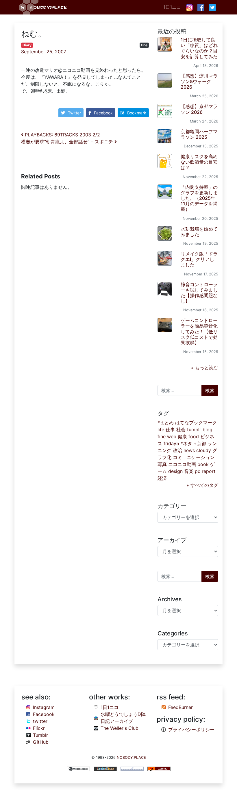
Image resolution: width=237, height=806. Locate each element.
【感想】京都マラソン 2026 (199, 109)
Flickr (39, 728)
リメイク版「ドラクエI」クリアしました (199, 259)
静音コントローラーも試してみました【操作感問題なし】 (199, 293)
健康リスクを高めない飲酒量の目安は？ (199, 161)
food (193, 436)
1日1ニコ (172, 7)
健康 (182, 436)
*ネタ (186, 443)
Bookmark (136, 112)
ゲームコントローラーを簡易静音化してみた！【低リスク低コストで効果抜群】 (199, 331)
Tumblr (40, 735)
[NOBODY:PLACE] (43, 7)
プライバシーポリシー (191, 729)
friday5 (171, 443)
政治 (177, 450)
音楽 (188, 471)
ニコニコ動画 (182, 464)
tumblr (194, 429)
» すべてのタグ (202, 485)
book (203, 464)
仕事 (170, 429)
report (209, 471)
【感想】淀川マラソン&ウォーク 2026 (199, 81)
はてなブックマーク (196, 422)
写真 (162, 464)
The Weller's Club (119, 728)
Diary (27, 45)
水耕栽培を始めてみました (199, 231)
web (171, 436)
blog (207, 429)
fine (144, 45)
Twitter (74, 112)
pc (197, 471)
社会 (181, 429)
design (175, 471)
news (189, 450)
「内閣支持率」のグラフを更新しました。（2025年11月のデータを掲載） (199, 198)
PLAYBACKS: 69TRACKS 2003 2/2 (61, 135)
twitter (40, 721)
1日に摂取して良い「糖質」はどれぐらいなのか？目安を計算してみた (199, 48)
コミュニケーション (193, 457)
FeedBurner (180, 707)
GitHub (41, 742)
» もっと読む (204, 367)
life (161, 429)
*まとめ (166, 422)
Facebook (103, 112)
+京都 (200, 443)
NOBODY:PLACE (131, 757)
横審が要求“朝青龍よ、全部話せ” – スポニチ (67, 142)
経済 (162, 478)
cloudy (203, 450)
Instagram (44, 707)
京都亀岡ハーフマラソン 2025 (199, 134)
